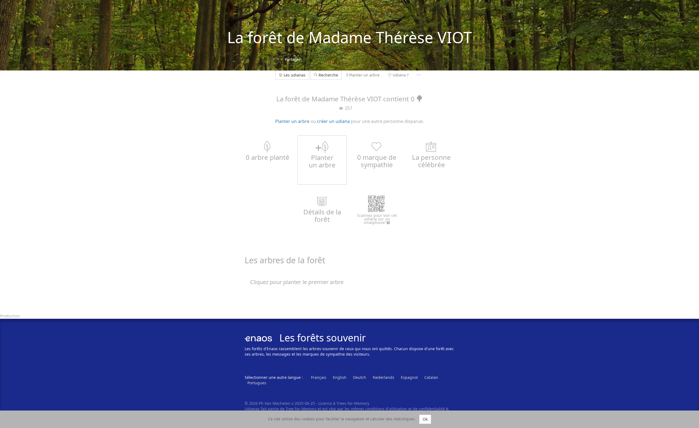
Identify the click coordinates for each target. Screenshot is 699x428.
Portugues (256, 382)
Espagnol (409, 377)
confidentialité (432, 408)
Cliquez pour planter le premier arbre (296, 282)
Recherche (328, 75)
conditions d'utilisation (386, 408)
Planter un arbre (364, 75)
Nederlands (383, 377)
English (339, 377)
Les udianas (295, 75)
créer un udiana (333, 121)
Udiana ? (400, 75)
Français (318, 377)
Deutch (359, 377)
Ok (425, 419)
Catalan (431, 377)
